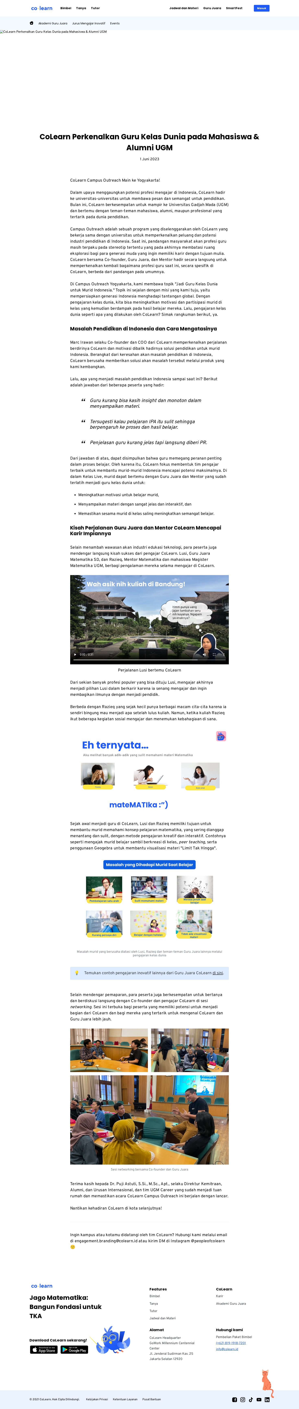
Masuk (261, 8)
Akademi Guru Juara (52, 23)
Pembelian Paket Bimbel (234, 1337)
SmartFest (234, 8)
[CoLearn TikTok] (250, 1399)
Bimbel (65, 8)
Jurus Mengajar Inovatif (88, 23)
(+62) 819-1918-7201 (231, 1343)
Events (115, 23)
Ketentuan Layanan (125, 1399)
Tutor (95, 8)
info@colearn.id (227, 1349)
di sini (218, 973)
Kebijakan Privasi (97, 1399)
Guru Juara (212, 8)
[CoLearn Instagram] (242, 1399)
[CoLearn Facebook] (234, 1399)
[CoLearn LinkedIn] (267, 1399)
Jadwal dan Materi (183, 8)
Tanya (81, 8)
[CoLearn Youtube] (258, 1399)
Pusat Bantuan (151, 1399)
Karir (219, 1296)
